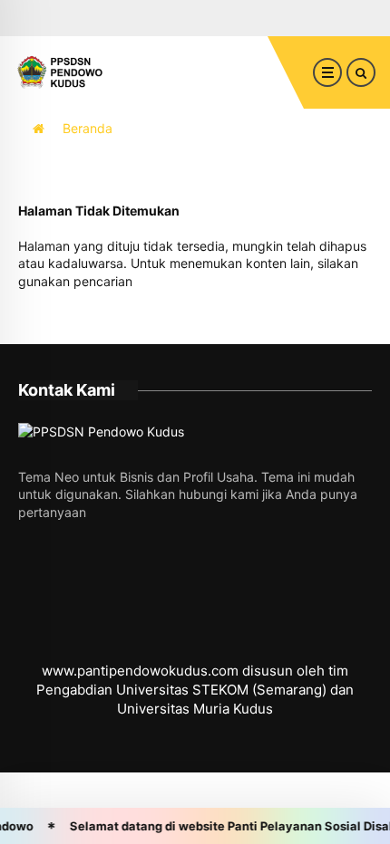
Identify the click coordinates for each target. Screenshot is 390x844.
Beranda (87, 128)
